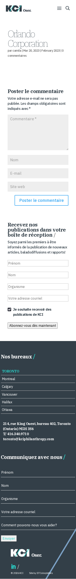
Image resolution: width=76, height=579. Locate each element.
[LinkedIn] (13, 566)
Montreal (8, 379)
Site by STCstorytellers (41, 573)
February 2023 (50, 50)
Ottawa (7, 410)
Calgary (7, 386)
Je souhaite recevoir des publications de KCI (32, 312)
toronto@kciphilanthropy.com (28, 439)
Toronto (10, 371)
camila (16, 50)
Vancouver (9, 394)
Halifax (7, 402)
